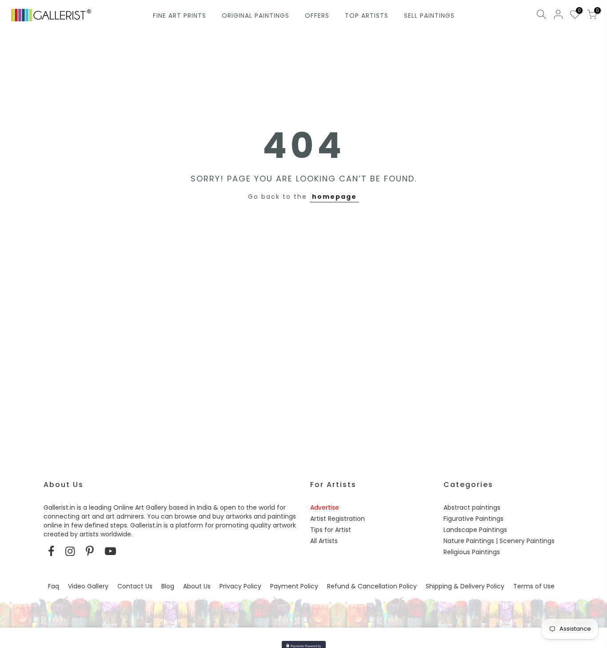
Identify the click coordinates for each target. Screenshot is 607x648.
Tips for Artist (330, 529)
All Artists (324, 540)
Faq (53, 586)
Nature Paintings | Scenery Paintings (499, 540)
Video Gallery (88, 586)
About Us (197, 586)
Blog (167, 586)
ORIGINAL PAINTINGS (255, 15)
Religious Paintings (471, 551)
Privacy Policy (240, 586)
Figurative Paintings (473, 518)
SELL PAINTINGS (429, 15)
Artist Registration (337, 518)
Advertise (324, 507)
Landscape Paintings (475, 529)
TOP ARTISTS (366, 15)
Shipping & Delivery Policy (465, 586)
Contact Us (134, 586)
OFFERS (317, 15)
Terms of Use (534, 586)
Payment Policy (294, 586)
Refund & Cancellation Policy (372, 586)
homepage (334, 196)
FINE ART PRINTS (179, 15)
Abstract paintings (471, 507)
